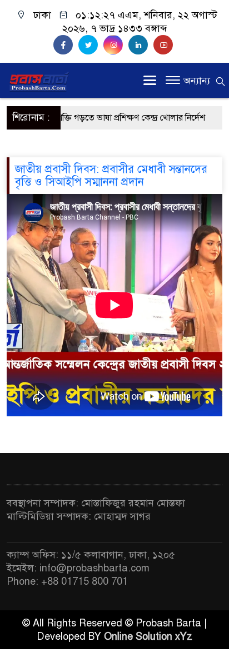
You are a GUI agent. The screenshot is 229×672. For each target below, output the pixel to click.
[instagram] (115, 45)
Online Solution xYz (148, 636)
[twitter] (90, 45)
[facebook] (65, 45)
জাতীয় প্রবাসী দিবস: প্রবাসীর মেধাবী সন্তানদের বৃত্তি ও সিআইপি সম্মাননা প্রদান (111, 175)
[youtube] (164, 45)
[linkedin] (140, 45)
